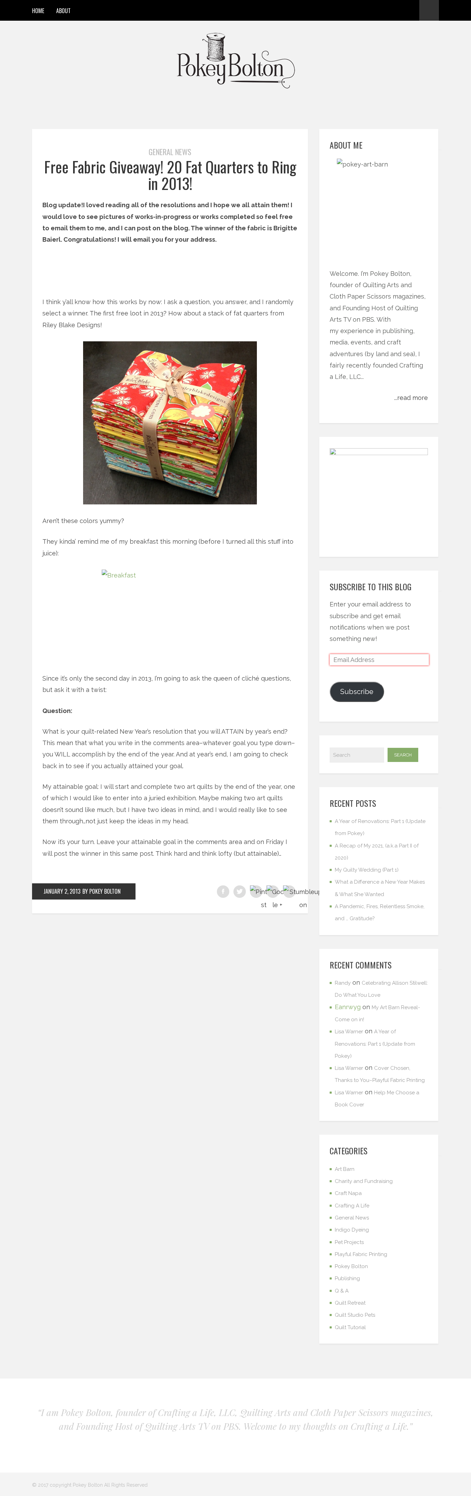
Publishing (347, 1278)
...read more (411, 397)
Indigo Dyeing (352, 1230)
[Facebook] (373, 10)
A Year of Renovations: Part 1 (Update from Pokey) (375, 1043)
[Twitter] (397, 10)
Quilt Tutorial (350, 1327)
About (63, 11)
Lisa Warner (349, 1031)
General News (170, 151)
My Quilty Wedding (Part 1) (367, 870)
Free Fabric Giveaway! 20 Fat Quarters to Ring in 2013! (170, 174)
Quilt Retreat (350, 1303)
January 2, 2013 (61, 891)
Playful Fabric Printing (361, 1254)
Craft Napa (348, 1193)
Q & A (342, 1291)
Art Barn (344, 1169)
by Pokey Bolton (101, 891)
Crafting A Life (352, 1206)
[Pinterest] (385, 10)
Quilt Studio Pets (355, 1315)
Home (38, 11)
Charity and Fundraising (364, 1181)
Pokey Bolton (351, 1266)
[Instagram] (410, 10)
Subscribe (356, 691)
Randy (343, 983)
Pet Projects (349, 1242)
